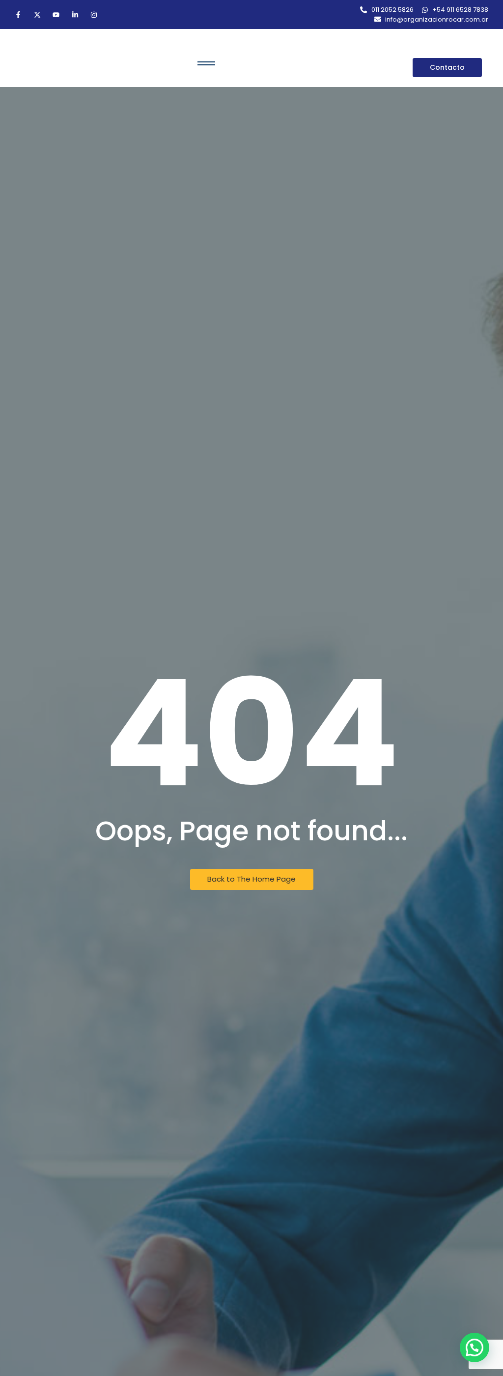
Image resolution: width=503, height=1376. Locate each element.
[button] (474, 1347)
